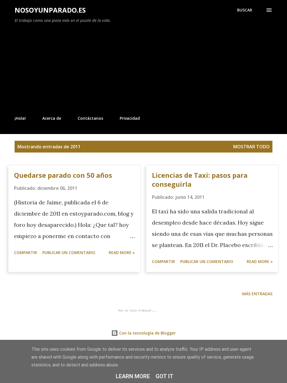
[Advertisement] (143, 69)
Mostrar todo (251, 147)
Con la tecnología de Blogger (147, 333)
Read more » (122, 252)
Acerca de (51, 118)
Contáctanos (90, 118)
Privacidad (130, 118)
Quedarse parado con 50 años (63, 175)
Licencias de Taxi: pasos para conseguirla (199, 179)
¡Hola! (20, 118)
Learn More (133, 376)
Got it (164, 376)
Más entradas (257, 293)
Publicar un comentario (68, 252)
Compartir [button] (25, 252)
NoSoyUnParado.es (50, 10)
